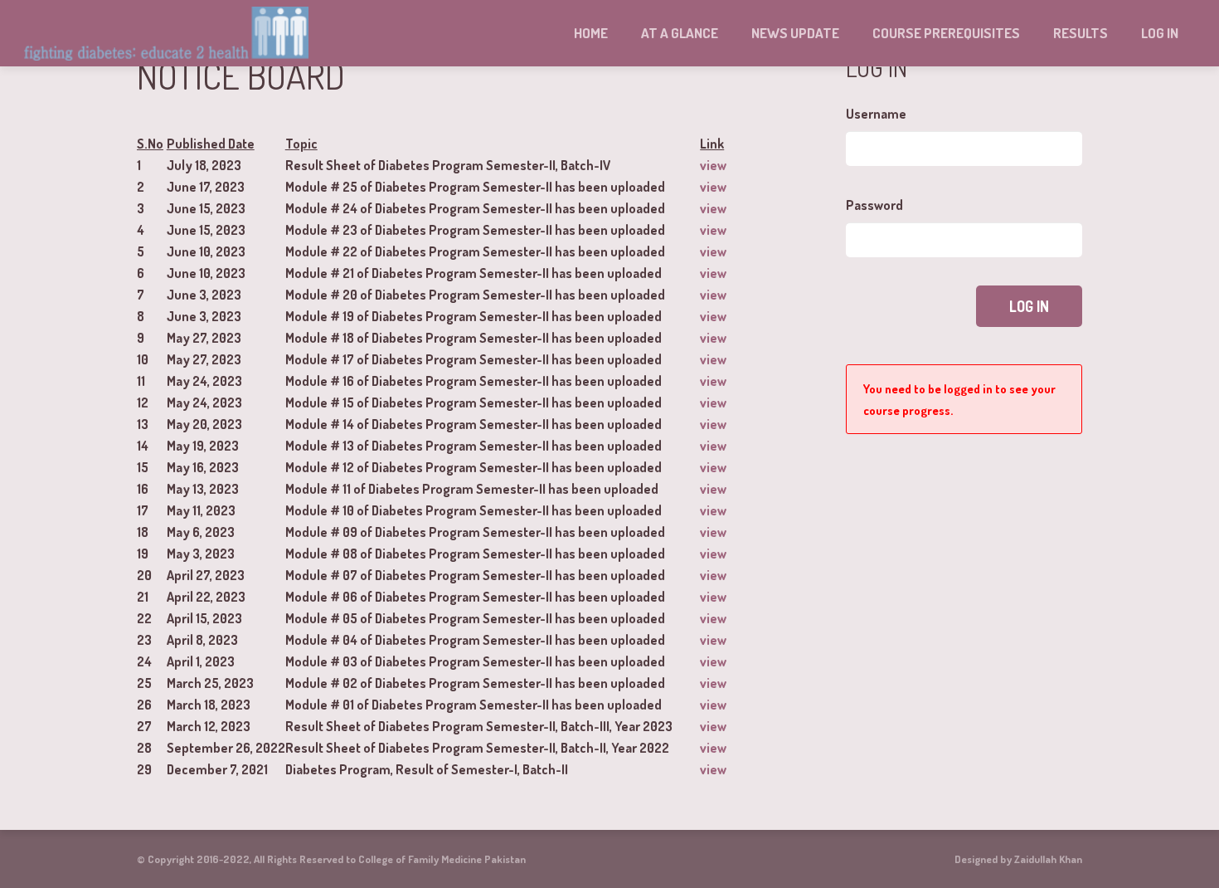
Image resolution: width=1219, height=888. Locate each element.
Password (874, 205)
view (713, 165)
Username (876, 113)
